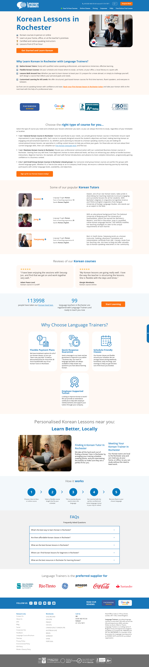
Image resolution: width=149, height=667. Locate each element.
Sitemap (19, 638)
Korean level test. (45, 305)
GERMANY (49, 636)
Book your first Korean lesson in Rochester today (83, 87)
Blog (17, 624)
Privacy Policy (20, 641)
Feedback (19, 633)
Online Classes (85, 8)
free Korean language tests (65, 145)
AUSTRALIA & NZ (51, 630)
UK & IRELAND (50, 617)
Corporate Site (21, 630)
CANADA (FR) (60, 628)
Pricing (95, 8)
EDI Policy (19, 647)
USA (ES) (49, 625)
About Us (19, 619)
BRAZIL (48, 633)
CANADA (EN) (50, 628)
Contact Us (20, 616)
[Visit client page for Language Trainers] (86, 660)
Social (18, 627)
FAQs (111, 8)
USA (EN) (49, 619)
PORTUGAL (49, 641)
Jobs (17, 622)
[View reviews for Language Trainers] (103, 660)
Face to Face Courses (70, 8)
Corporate (103, 8)
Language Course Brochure (25, 635)
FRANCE (48, 622)
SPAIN (48, 639)
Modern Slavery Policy (23, 649)
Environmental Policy (23, 644)
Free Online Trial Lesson (124, 8)
